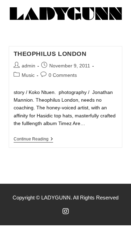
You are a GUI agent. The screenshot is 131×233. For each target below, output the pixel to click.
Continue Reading (33, 139)
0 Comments (63, 75)
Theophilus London (50, 53)
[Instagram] (65, 211)
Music (28, 75)
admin (28, 65)
